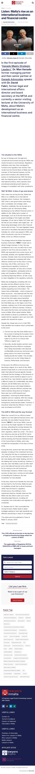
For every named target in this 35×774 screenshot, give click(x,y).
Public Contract (8, 664)
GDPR (10, 648)
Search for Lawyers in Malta (11, 735)
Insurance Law (8, 655)
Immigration (17, 652)
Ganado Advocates (8, 22)
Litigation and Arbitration (21, 658)
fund (5, 648)
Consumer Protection (10, 633)
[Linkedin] (10, 706)
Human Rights (18, 648)
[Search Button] (33, 2)
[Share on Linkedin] (22, 53)
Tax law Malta (8, 673)
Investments (7, 658)
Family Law (7, 645)
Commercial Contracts (10, 630)
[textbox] (17, 567)
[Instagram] (7, 706)
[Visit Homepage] (17, 3)
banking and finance (10, 621)
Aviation (21, 617)
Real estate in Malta (9, 667)
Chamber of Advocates (10, 733)
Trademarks (17, 673)
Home (3, 8)
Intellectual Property (21, 655)
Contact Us (5, 717)
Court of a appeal (15, 636)
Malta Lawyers (7, 740)
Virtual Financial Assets (11, 676)
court (5, 636)
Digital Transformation (22, 639)
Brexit (28, 621)
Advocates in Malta (8, 724)
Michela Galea (12, 58)
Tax (23, 670)
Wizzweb (31, 771)
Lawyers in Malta (7, 742)
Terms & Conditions (8, 719)
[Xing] (14, 706)
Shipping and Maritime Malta (12, 670)
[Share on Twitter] (13, 53)
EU (24, 642)
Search (17, 576)
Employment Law (16, 642)
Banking (28, 617)
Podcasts (8, 8)
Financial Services (11, 523)
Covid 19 (24, 636)
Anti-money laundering (22, 614)
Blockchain (21, 621)
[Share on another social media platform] (30, 53)
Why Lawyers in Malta (9, 738)
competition (22, 630)
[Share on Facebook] (5, 53)
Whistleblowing (24, 676)
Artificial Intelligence (10, 617)
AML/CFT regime (8, 614)
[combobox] (17, 562)
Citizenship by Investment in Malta (14, 627)
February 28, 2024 (23, 22)
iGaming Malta (8, 652)
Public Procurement (21, 664)
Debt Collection (8, 639)
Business (7, 624)
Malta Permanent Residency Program (14, 661)
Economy (6, 642)
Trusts (25, 673)
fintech (28, 645)
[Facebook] (3, 706)
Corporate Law (23, 633)
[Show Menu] (2, 2)
